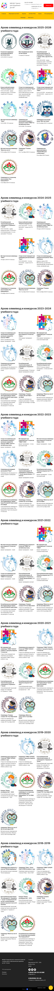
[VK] (32, 970)
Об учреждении (48, 13)
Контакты (30, 17)
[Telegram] (29, 970)
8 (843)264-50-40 (37, 6)
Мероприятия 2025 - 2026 (34, 962)
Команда (23, 17)
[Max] (35, 970)
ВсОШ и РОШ (32, 13)
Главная (4, 13)
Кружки (24, 13)
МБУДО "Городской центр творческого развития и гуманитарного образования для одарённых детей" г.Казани (13, 961)
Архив (39, 13)
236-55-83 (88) (28, 2)
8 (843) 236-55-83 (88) (36, 972)
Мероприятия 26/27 (14, 13)
